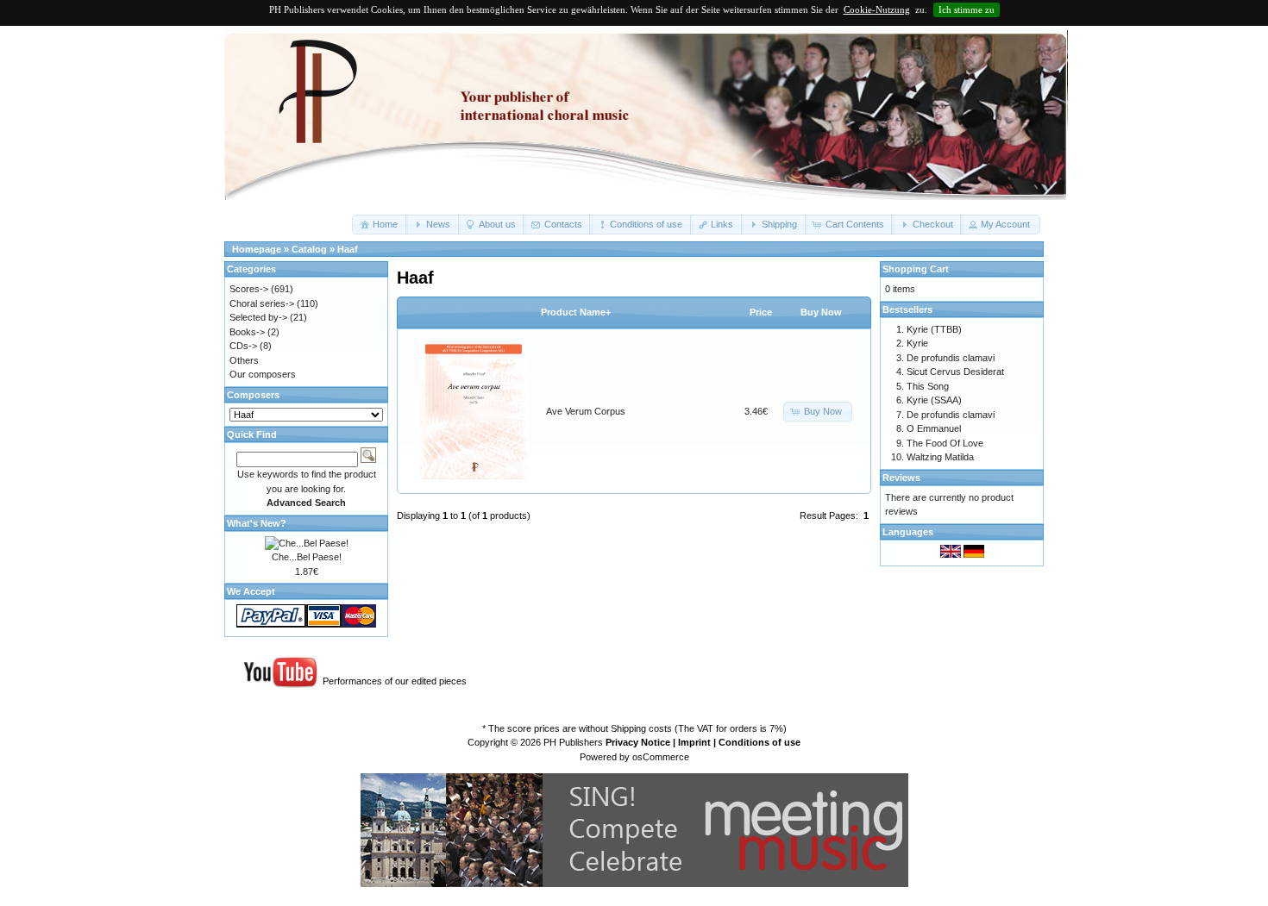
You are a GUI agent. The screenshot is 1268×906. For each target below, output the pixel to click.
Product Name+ (576, 312)
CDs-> (243, 346)
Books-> (247, 332)
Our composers (262, 374)
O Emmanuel (934, 428)
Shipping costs (641, 728)
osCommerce (660, 757)
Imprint (694, 742)
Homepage (256, 249)
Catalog (309, 249)
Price (761, 312)
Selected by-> (258, 317)
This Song (928, 386)
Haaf (347, 249)
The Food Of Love (945, 443)
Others (244, 360)
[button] (380, 224)
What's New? (256, 523)
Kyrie (917, 343)
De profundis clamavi (951, 358)
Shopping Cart (915, 269)
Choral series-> (261, 303)
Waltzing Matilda (940, 457)
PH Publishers (573, 742)
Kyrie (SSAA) (934, 400)
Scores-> (248, 289)
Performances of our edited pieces (395, 681)
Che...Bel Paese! (307, 557)
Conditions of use (759, 742)
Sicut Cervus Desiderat (955, 371)
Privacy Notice (638, 742)
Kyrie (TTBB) (934, 329)
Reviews (901, 477)
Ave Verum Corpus (585, 411)
